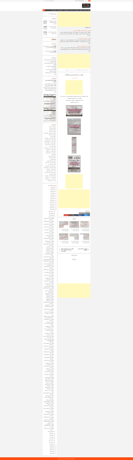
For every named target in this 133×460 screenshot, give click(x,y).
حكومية (85, 10)
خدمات (55, 170)
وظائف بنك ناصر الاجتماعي (49, 286)
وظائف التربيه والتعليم (52, 129)
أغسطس (52, 431)
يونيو (52, 435)
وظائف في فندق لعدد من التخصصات (84, 38)
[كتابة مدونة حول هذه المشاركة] (87, 211)
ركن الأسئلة (84, 213)
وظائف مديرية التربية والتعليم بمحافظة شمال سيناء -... (49, 254)
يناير (53, 444)
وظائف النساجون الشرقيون (49, 419)
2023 (53, 193)
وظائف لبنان (54, 177)
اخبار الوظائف (54, 149)
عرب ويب (59, 458)
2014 (53, 209)
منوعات (54, 180)
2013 (53, 446)
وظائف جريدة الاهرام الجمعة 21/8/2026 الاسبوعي (78, 0)
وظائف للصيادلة (53, 169)
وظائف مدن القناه (53, 162)
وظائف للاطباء (54, 154)
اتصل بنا (80, 213)
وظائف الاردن (54, 152)
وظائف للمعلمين (53, 10)
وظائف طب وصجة (53, 141)
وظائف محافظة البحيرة (49, 424)
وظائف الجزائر (53, 172)
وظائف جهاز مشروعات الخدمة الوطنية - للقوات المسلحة (49, 397)
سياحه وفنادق (54, 144)
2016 (53, 206)
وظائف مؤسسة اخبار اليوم (49, 339)
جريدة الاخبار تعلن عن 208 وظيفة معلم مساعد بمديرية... (49, 330)
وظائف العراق (50, 180)
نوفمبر (52, 213)
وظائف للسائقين (46, 147)
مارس (52, 440)
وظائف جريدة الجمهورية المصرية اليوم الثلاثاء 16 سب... (49, 306)
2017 (53, 204)
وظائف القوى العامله (53, 167)
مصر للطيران (48, 151)
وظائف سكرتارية (53, 151)
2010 (53, 451)
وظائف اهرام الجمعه (53, 128)
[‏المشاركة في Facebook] (85, 211)
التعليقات (74, 215)
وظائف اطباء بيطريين (49, 170)
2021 (53, 196)
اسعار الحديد (47, 177)
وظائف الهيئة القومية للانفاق (49, 259)
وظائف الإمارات (66, 10)
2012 (53, 447)
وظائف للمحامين (48, 152)
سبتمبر (52, 216)
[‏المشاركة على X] (86, 211)
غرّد (85, 215)
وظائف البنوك (47, 162)
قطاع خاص (54, 126)
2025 (53, 189)
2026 (53, 187)
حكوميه (50, 126)
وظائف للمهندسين (60, 10)
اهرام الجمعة (77, 10)
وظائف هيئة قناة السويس (49, 377)
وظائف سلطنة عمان (53, 146)
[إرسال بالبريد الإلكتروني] (88, 211)
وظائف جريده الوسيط (52, 131)
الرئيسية (88, 10)
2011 (53, 449)
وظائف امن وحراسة (53, 147)
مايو (53, 437)
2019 (53, 200)
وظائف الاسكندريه (53, 136)
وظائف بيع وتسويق (48, 144)
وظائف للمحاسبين (46, 141)
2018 (53, 202)
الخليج (81, 10)
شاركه (80, 215)
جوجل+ (66, 215)
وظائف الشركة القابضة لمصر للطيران (83, 46)
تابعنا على (71, 10)
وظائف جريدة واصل (53, 174)
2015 (53, 207)
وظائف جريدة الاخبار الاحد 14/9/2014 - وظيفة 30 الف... (49, 313)
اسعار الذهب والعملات (52, 157)
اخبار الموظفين (48, 149)
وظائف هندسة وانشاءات (52, 134)
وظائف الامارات (46, 133)
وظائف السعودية (48, 139)
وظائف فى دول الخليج (52, 133)
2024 (53, 191)
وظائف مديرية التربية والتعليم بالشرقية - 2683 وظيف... (49, 323)
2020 (53, 198)
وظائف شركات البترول (52, 164)
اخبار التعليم (48, 169)
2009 (53, 453)
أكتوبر (52, 215)
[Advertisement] (74, 19)
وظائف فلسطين (46, 167)
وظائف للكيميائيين (53, 159)
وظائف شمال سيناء (47, 172)
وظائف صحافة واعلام (53, 175)
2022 (53, 195)
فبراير (52, 442)
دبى (50, 177)
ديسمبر (52, 211)
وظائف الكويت (53, 139)
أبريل (52, 438)
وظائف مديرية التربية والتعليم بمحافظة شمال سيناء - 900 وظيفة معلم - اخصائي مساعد (67, 250)
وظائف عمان (46, 175)
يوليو (52, 433)
